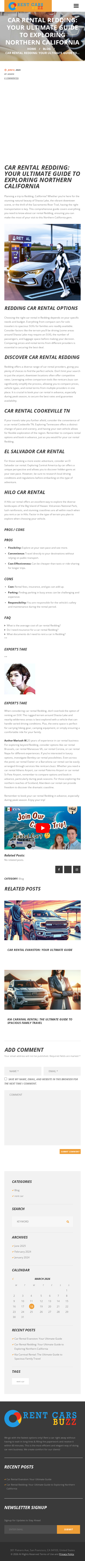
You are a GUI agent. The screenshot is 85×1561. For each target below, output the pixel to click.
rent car (19, 1196)
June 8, (14, 69)
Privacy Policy (66, 1554)
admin (10, 74)
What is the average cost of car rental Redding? (34, 625)
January (22, 1257)
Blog (47, 49)
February (22, 1251)
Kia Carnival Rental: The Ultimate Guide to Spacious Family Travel (39, 1021)
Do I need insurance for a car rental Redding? (32, 630)
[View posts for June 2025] (16, 1279)
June (20, 1246)
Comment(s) (11, 78)
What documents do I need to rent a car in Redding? (36, 634)
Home (31, 49)
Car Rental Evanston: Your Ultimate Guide (39, 950)
